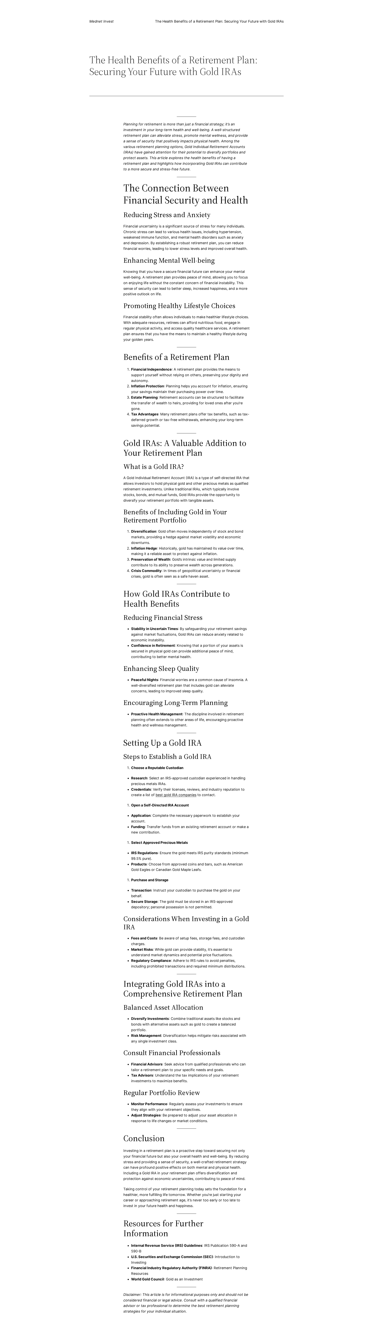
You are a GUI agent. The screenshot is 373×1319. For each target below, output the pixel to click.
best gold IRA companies (176, 795)
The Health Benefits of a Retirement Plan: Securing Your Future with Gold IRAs (219, 21)
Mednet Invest (101, 21)
